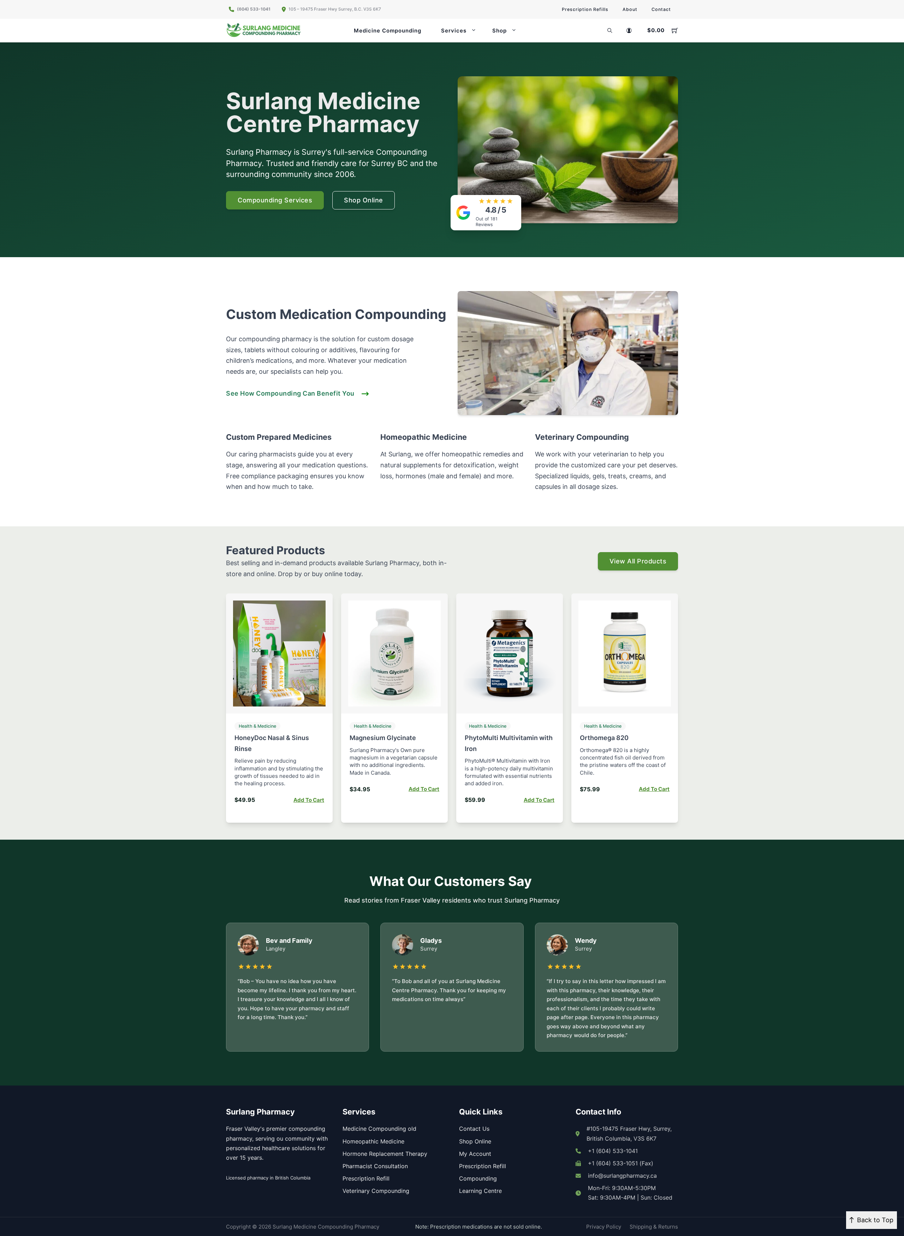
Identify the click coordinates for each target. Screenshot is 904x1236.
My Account (475, 1153)
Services (453, 30)
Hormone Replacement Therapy (385, 1153)
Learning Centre (480, 1190)
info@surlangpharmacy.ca (622, 1175)
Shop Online (363, 200)
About (630, 9)
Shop (499, 30)
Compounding (478, 1178)
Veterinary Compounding (376, 1190)
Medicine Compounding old (379, 1128)
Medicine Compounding (387, 30)
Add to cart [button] (308, 800)
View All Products (638, 561)
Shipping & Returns (654, 1226)
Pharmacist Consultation (375, 1166)
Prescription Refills (585, 9)
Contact (661, 9)
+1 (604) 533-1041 (613, 1150)
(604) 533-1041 (253, 9)
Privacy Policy (603, 1226)
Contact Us (474, 1128)
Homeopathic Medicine (373, 1141)
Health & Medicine (257, 726)
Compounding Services (275, 200)
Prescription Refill (366, 1178)
